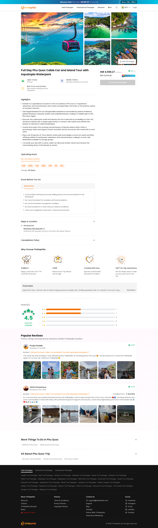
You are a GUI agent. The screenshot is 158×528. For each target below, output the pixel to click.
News (23, 509)
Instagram (131, 503)
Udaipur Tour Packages (29, 486)
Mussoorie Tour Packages (102, 486)
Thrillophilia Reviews (29, 506)
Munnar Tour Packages (66, 486)
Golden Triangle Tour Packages (108, 482)
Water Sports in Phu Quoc (49, 445)
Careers (24, 503)
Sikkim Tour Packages (29, 479)
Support (89, 503)
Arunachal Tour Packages (107, 479)
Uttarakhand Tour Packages (50, 482)
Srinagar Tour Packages (29, 489)
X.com (130, 506)
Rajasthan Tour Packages (81, 475)
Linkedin (131, 509)
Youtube (131, 512)
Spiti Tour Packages (46, 475)
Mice (110, 7)
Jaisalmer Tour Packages (87, 482)
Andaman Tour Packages (118, 475)
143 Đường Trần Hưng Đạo (33, 229)
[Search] (116, 7)
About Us (24, 500)
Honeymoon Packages (63, 470)
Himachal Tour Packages (30, 482)
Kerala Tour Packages (99, 475)
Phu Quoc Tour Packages (31, 459)
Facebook (131, 500)
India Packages (27, 470)
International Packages (44, 470)
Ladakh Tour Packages (29, 475)
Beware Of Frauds (29, 512)
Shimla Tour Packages (84, 486)
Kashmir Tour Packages (62, 475)
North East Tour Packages (87, 479)
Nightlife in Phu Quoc (30, 445)
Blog (87, 506)
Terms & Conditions (61, 500)
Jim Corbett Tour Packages (123, 486)
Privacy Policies (60, 503)
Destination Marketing (94, 515)
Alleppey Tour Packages (48, 489)
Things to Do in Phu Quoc (52, 459)
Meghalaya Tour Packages (67, 479)
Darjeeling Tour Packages (47, 479)
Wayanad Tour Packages (48, 486)
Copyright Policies (61, 506)
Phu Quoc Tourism (71, 459)
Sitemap (89, 509)
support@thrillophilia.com (98, 500)
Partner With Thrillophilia (95, 512)
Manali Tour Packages (69, 482)
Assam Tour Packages (125, 479)
